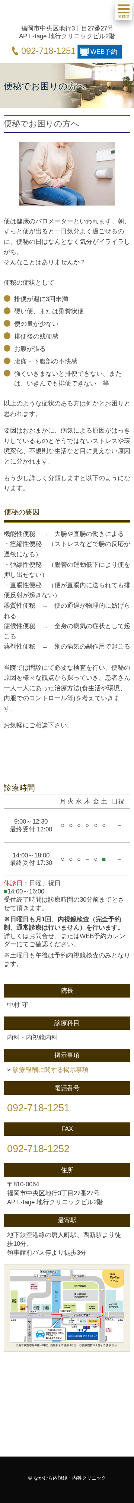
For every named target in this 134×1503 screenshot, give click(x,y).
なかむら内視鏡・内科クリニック (58, 13)
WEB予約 (103, 51)
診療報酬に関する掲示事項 (51, 1069)
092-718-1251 (48, 51)
